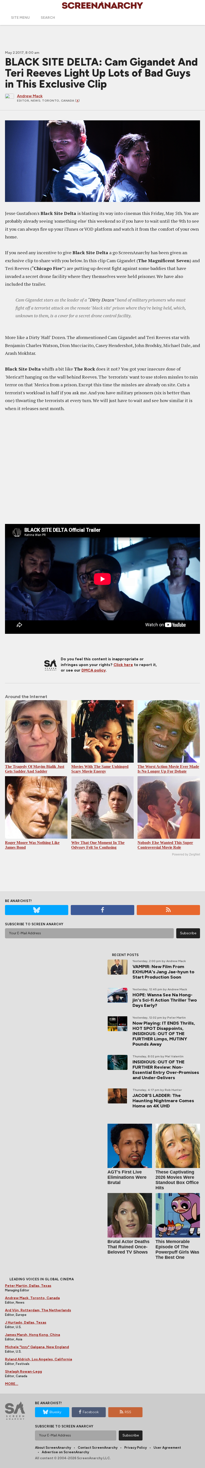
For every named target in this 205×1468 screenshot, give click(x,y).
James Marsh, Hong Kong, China (32, 1335)
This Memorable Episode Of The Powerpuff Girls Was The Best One (177, 1249)
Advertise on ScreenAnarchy (65, 1452)
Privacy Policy (135, 1447)
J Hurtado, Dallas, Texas (25, 1322)
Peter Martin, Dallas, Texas (28, 1286)
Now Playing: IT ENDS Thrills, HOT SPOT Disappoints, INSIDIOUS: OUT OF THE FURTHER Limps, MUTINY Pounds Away (163, 1033)
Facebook (91, 1412)
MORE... (11, 1384)
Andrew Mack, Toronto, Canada (32, 1298)
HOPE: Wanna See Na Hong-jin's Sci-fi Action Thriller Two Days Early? (164, 1000)
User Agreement (167, 1447)
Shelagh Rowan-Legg (23, 1371)
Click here (123, 664)
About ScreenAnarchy (53, 1447)
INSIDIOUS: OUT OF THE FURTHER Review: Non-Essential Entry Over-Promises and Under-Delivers (165, 1069)
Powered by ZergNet (186, 854)
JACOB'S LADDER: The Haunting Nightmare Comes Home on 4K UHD (163, 1101)
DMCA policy (94, 670)
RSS (128, 1412)
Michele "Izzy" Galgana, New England (37, 1347)
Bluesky (55, 1412)
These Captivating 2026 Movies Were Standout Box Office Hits (177, 1179)
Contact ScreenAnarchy (98, 1447)
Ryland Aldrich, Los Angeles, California (38, 1359)
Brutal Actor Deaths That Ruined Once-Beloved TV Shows (129, 1247)
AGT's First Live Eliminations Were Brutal (127, 1177)
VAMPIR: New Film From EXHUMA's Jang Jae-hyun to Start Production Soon (163, 972)
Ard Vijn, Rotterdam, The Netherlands (38, 1310)
